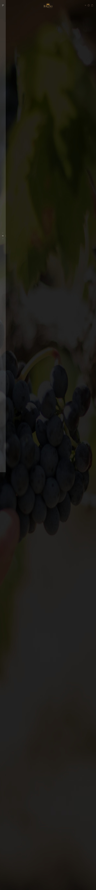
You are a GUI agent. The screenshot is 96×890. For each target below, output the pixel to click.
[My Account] (89, 5)
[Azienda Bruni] (48, 5)
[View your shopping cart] (92, 5)
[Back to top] (93, 887)
